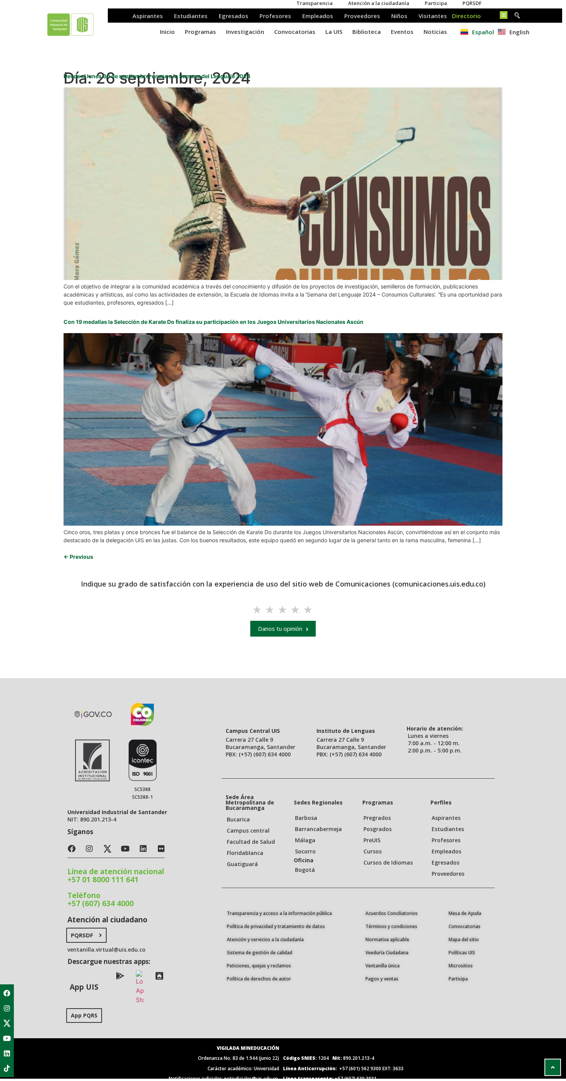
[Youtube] (7, 1038)
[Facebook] (7, 993)
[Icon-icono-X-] (7, 1023)
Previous (78, 556)
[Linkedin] (7, 1053)
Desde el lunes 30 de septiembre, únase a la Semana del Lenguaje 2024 (157, 76)
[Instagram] (7, 1008)
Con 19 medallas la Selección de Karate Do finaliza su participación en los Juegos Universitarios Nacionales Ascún (213, 321)
